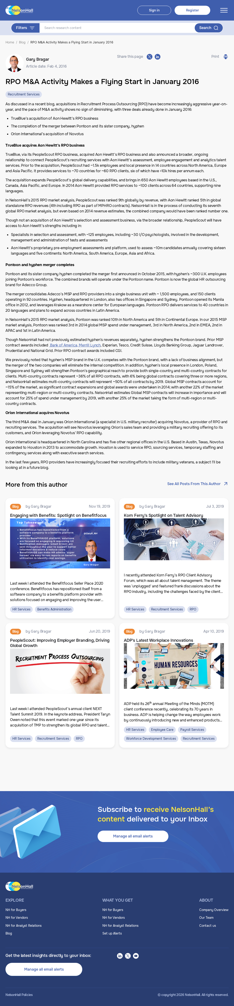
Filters (21, 27)
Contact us (207, 926)
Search (205, 27)
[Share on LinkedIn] (157, 57)
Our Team (206, 918)
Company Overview (214, 910)
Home (9, 42)
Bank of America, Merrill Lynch (75, 345)
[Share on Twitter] (149, 57)
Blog (22, 42)
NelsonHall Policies (19, 995)
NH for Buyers (15, 910)
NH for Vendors (16, 918)
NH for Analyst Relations (23, 926)
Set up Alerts (112, 933)
